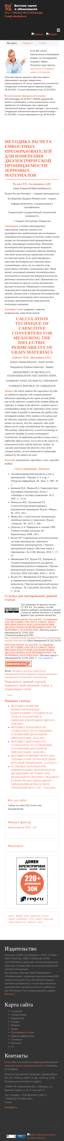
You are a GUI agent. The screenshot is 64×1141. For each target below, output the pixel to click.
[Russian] (39, 34)
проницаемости (13, 677)
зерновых (27, 677)
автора (19, 915)
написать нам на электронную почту (24, 1065)
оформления (48, 919)
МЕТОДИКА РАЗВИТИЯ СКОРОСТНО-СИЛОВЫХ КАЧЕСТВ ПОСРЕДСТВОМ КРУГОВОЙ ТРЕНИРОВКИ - (34, 759)
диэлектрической (47, 674)
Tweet (9, 695)
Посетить (10, 994)
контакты (45, 916)
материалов (40, 677)
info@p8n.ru (20, 16)
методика (17, 671)
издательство (20, 922)
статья (11, 915)
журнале (12, 919)
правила (38, 919)
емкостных (39, 671)
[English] (52, 34)
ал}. (51, 658)
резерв (26, 916)
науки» (40, 922)
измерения (31, 674)
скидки (11, 922)
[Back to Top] (57, 1125)
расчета (28, 671)
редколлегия (35, 916)
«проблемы (31, 922)
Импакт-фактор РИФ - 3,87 (22, 827)
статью (31, 919)
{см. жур (43, 658)
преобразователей (14, 674)
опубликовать (21, 919)
